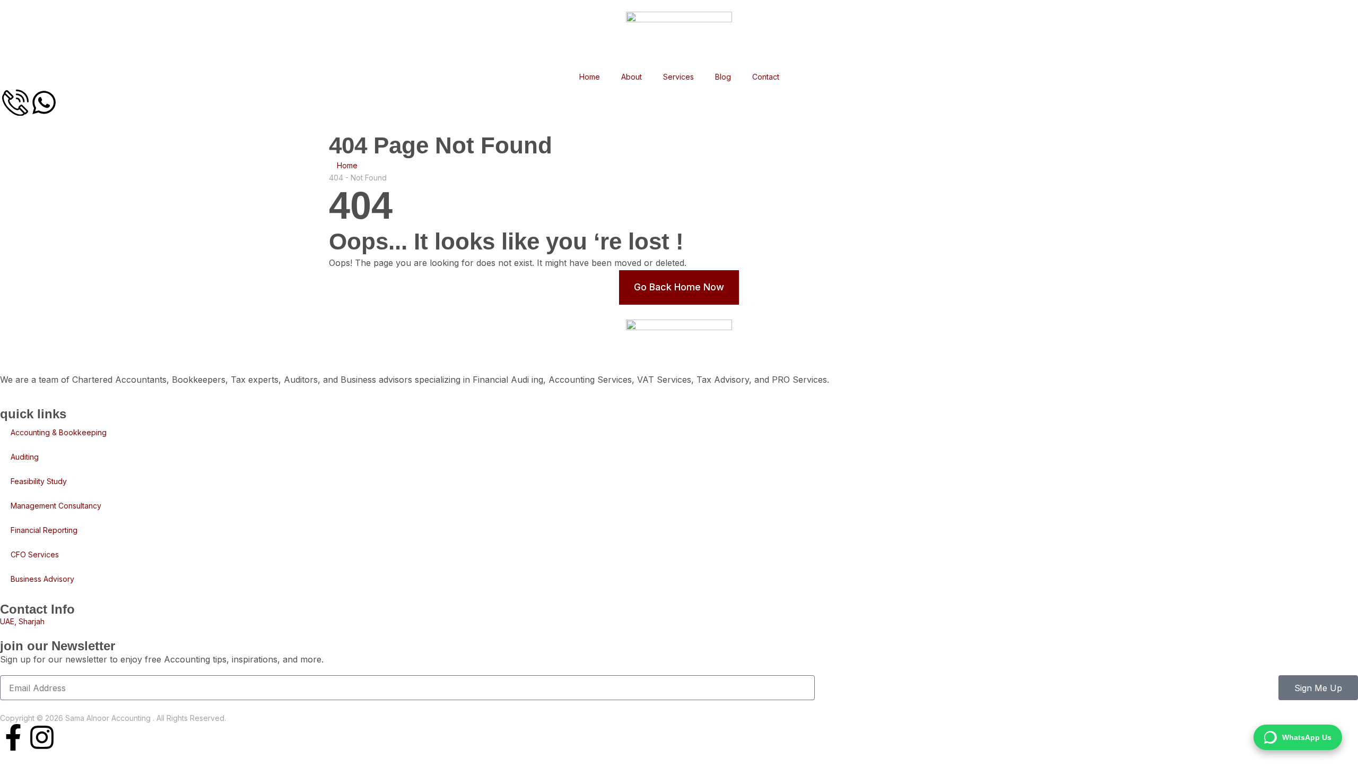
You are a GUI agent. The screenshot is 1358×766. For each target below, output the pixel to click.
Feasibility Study (39, 481)
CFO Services (35, 554)
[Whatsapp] (44, 102)
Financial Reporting (44, 530)
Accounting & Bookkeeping (59, 432)
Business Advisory (42, 578)
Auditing (25, 456)
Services (678, 76)
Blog (723, 76)
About (631, 76)
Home (589, 76)
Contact (765, 76)
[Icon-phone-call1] (15, 102)
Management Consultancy (56, 505)
